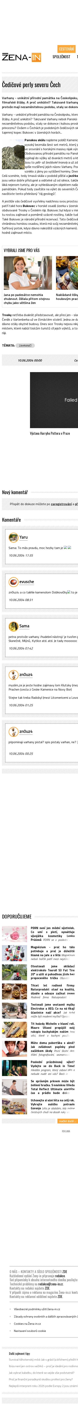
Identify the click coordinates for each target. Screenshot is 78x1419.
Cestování (66, 48)
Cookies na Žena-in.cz (27, 1323)
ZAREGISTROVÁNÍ (61, 504)
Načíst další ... (67, 1121)
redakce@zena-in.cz (50, 1284)
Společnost (61, 56)
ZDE (64, 1271)
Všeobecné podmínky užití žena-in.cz (37, 1309)
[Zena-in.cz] (24, 57)
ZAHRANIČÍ (25, 346)
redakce (60, 1275)
